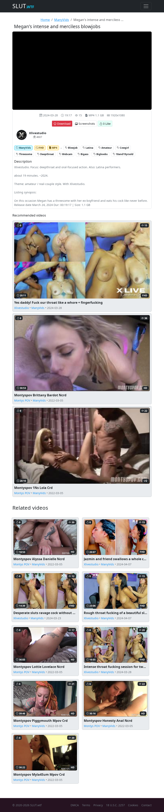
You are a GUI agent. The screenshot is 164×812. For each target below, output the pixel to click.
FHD (41, 147)
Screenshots (86, 124)
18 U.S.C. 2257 (115, 805)
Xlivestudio (21, 308)
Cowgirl (124, 147)
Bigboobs (102, 154)
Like (107, 124)
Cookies (133, 805)
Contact (146, 805)
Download (63, 124)
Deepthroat (47, 154)
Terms (86, 805)
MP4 (54, 147)
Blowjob (72, 147)
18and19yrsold (124, 154)
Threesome (25, 154)
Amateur (106, 147)
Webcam (66, 154)
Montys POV (22, 400)
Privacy (98, 805)
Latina (89, 147)
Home (45, 20)
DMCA (75, 805)
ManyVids (61, 20)
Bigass (84, 154)
